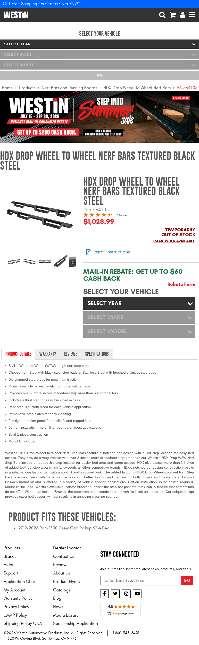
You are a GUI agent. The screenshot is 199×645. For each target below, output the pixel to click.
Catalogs (61, 590)
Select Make (18, 54)
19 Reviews (121, 215)
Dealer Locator (67, 548)
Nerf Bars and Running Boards (69, 87)
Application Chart (20, 581)
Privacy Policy (16, 606)
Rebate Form (181, 284)
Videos (10, 564)
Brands (10, 556)
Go (100, 75)
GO (187, 580)
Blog (57, 598)
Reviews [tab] (70, 353)
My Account (14, 590)
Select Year (17, 44)
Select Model (19, 65)
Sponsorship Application (75, 623)
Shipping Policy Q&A (23, 623)
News (58, 606)
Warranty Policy (18, 598)
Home (7, 87)
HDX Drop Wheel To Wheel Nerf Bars (137, 87)
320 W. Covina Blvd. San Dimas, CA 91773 (42, 638)
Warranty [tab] (47, 353)
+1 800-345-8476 (125, 633)
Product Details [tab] (18, 353)
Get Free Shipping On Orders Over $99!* (41, 3)
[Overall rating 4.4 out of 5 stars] (97, 215)
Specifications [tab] (97, 353)
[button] (162, 14)
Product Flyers (66, 581)
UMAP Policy (15, 615)
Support (11, 573)
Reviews (60, 564)
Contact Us (63, 556)
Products (27, 87)
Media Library (65, 615)
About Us (61, 573)
